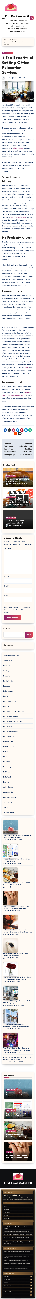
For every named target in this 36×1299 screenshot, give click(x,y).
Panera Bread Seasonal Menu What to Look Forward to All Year (17, 1059)
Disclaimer (6, 1215)
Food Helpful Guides (10, 731)
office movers (18, 148)
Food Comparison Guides (12, 721)
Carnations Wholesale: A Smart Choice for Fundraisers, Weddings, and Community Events (17, 978)
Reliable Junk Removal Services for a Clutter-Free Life (16, 1260)
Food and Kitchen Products (13, 711)
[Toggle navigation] (3, 18)
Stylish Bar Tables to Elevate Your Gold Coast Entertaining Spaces (17, 1264)
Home (5, 752)
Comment (8, 548)
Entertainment (8, 691)
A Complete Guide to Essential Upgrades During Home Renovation (16, 1025)
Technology (7, 802)
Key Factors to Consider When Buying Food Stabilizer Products (17, 836)
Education (7, 686)
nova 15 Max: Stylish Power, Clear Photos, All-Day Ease (15, 955)
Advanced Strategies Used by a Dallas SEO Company (17, 1002)
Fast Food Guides (9, 701)
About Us (6, 1206)
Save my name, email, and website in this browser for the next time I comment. (17, 609)
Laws (5, 757)
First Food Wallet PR (17, 16)
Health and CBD (9, 747)
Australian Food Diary (11, 656)
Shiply (26, 368)
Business (6, 666)
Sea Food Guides (9, 797)
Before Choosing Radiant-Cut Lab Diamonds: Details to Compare (16, 907)
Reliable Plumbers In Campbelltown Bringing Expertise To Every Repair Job (17, 931)
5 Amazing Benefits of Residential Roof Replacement (16, 1268)
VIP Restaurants (9, 812)
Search (6, 628)
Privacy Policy (7, 1212)
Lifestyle (6, 762)
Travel (5, 807)
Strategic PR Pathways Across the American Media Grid (17, 502)
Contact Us (6, 1209)
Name (6, 577)
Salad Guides (8, 787)
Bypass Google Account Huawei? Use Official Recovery (17, 860)
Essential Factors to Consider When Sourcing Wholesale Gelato (16, 884)
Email (6, 586)
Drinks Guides (8, 681)
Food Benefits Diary (10, 716)
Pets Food (7, 777)
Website (6, 595)
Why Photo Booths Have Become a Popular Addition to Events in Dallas (16, 1049)
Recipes (6, 782)
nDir (9, 78)
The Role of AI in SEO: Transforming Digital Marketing (15, 523)
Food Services (8, 736)
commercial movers (18, 217)
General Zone (7, 53)
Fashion (6, 696)
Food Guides (7, 726)
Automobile (7, 661)
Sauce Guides (8, 792)
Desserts (6, 676)
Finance (6, 706)
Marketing (7, 767)
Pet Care (6, 772)
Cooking (6, 671)
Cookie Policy (7, 1218)
